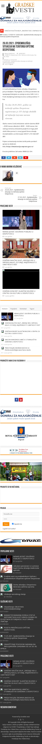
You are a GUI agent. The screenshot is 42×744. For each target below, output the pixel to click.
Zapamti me (18, 524)
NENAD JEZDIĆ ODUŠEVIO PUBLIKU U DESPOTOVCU (23, 557)
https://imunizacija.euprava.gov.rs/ (19, 146)
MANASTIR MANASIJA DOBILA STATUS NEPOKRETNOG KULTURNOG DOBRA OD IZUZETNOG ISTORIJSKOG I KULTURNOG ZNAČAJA (18, 618)
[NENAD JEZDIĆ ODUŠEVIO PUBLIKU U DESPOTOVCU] (6, 559)
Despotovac (14, 55)
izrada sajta (25, 741)
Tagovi (32, 309)
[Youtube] (21, 400)
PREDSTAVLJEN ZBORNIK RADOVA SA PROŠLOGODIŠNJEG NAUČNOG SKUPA (19, 699)
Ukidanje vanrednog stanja (14, 594)
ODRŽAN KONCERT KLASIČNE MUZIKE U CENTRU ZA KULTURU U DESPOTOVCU (19, 292)
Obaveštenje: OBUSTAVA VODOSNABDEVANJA (14, 608)
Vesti (7, 56)
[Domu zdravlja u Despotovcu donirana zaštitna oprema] (6, 588)
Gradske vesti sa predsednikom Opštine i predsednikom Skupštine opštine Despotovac (22, 577)
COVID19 (12, 35)
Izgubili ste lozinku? (9, 529)
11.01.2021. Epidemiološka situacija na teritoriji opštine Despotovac (19, 637)
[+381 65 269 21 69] (25, 400)
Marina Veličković (10, 53)
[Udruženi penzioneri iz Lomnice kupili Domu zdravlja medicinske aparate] (6, 569)
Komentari (23, 309)
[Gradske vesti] (21, 8)
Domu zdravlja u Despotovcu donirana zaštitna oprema (24, 586)
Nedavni (5, 309)
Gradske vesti (25, 717)
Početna (4, 35)
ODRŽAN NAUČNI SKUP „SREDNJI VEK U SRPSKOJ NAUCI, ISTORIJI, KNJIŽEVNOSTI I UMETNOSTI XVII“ (20, 262)
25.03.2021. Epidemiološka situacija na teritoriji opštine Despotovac (14, 191)
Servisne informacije (27, 55)
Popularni (13, 309)
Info (19, 55)
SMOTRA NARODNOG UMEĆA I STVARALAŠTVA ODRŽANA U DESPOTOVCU (21, 690)
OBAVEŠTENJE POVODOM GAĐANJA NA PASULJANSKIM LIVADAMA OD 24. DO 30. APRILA (18, 646)
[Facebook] (16, 400)
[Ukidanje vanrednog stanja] (1, 594)
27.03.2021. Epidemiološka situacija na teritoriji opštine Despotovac (27, 198)
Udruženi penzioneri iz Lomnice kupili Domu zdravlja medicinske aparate (26, 568)
